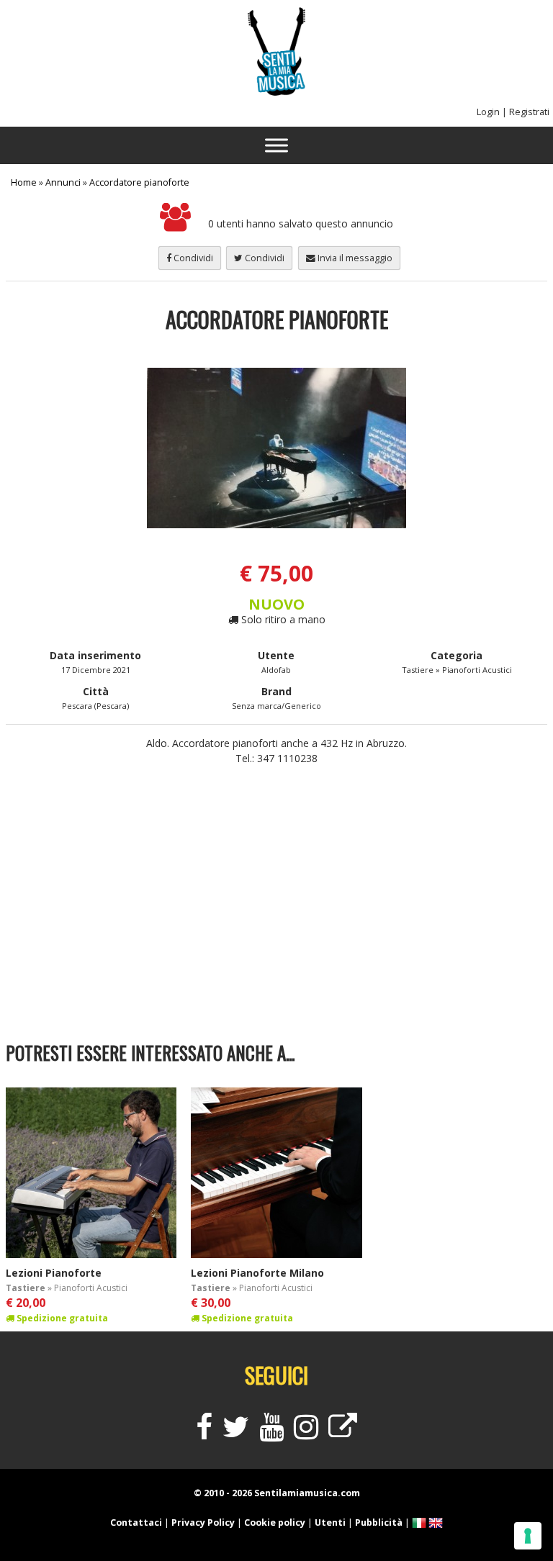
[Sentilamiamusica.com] (276, 92)
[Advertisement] (277, 917)
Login (488, 112)
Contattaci (136, 1522)
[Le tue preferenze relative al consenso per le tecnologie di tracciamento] (527, 1535)
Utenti (330, 1522)
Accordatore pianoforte (139, 182)
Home (24, 182)
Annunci (63, 182)
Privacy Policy (203, 1522)
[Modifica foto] (277, 448)
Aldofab (276, 669)
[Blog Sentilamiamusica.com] (342, 1433)
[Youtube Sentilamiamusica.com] (271, 1433)
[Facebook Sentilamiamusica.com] (204, 1433)
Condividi (192, 258)
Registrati (529, 112)
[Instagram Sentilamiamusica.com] (306, 1433)
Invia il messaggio (353, 258)
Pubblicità (379, 1522)
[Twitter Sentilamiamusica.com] (235, 1433)
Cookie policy (274, 1522)
